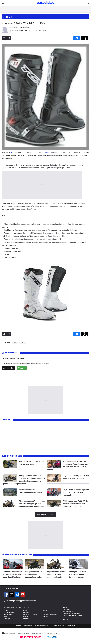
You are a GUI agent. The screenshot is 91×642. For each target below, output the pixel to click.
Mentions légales (68, 611)
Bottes (23, 343)
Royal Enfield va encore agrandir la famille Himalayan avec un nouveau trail (76, 492)
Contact (18, 626)
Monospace (7, 619)
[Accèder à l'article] (10, 464)
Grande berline (8, 614)
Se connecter (8, 368)
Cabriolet (26, 612)
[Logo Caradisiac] (45, 4)
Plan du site (66, 609)
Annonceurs (28, 626)
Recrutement (71, 626)
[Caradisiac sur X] (11, 594)
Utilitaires (26, 619)
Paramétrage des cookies (71, 618)
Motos (45, 610)
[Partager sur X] (85, 37)
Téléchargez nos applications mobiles (21, 601)
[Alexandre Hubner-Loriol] (5, 33)
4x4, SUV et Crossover (30, 614)
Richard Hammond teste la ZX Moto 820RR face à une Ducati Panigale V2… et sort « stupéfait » (12, 574)
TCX (12, 152)
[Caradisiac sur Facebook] (6, 594)
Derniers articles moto (12, 455)
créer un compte (43, 363)
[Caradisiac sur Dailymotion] (17, 594)
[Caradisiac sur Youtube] (23, 594)
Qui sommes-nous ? (57, 626)
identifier (33, 363)
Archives (65, 607)
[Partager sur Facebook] (77, 37)
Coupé (25, 610)
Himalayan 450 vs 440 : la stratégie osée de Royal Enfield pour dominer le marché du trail (78, 574)
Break (6, 616)
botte (47, 152)
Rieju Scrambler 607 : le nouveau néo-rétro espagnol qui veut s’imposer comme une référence (32, 504)
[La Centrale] (30, 639)
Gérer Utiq (66, 620)
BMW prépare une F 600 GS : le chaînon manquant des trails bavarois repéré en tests (75, 504)
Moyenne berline (9, 612)
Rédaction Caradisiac (41, 626)
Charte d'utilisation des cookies (73, 616)
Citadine (6, 610)
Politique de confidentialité (71, 613)
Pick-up (25, 616)
